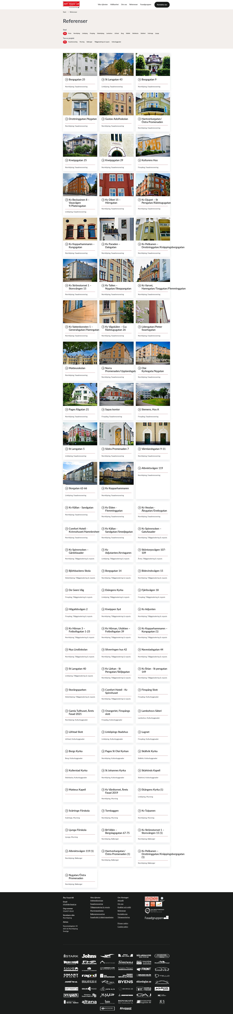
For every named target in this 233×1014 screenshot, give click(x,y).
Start (64, 12)
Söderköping (100, 33)
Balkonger (89, 42)
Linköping (85, 33)
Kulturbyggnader (116, 42)
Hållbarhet (114, 4)
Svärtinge (150, 33)
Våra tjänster (103, 4)
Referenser (133, 4)
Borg (122, 33)
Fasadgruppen (145, 4)
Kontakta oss (162, 5)
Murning (82, 42)
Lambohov (109, 33)
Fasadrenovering (72, 42)
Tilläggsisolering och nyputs (101, 42)
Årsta (69, 33)
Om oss (124, 4)
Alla (65, 33)
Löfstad (117, 33)
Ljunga (157, 33)
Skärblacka (135, 33)
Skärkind (143, 33)
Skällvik (128, 33)
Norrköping (77, 33)
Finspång (92, 33)
